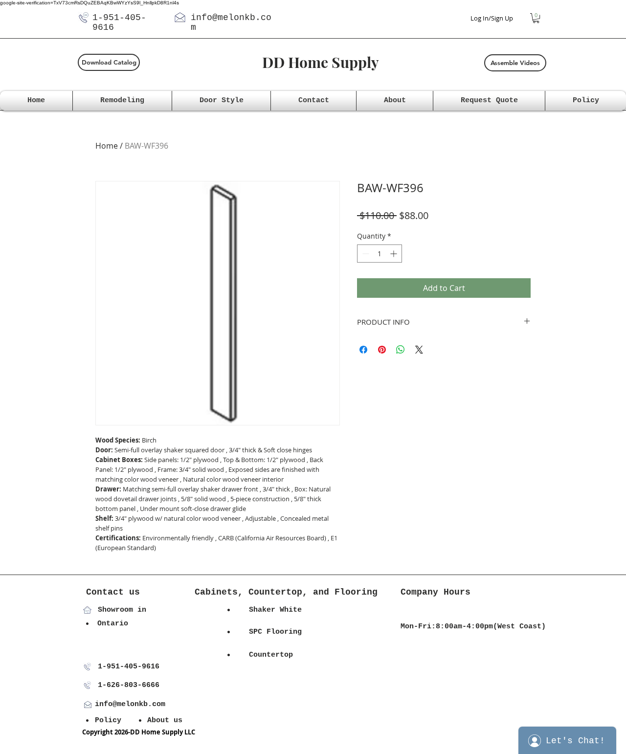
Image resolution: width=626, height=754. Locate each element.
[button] (536, 18)
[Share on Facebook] (363, 349)
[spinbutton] (379, 253)
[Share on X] (419, 349)
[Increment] (394, 253)
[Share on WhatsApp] (400, 349)
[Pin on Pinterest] (382, 349)
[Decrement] (364, 253)
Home (106, 145)
